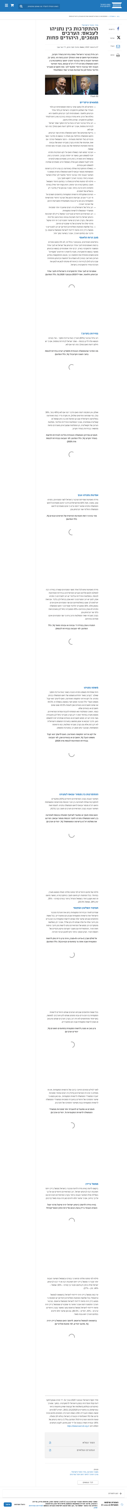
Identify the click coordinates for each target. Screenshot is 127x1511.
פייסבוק (111, 29)
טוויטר (112, 38)
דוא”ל (112, 46)
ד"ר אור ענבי (61, 47)
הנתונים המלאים (86, 1450)
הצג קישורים (113, 1493)
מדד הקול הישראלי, (78, 1472)
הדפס (112, 55)
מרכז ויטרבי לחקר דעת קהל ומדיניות (84, 1474)
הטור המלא (89, 1442)
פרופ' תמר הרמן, (72, 47)
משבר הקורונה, (92, 1472)
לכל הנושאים (88, 1482)
